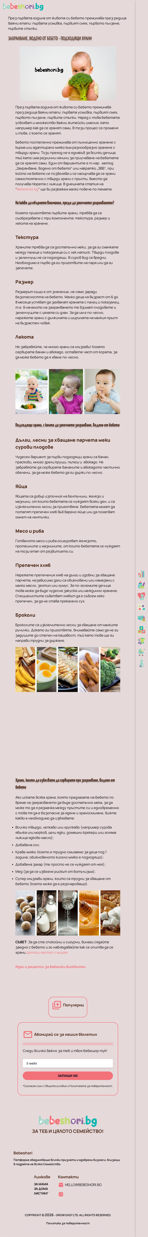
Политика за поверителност (68, 1223)
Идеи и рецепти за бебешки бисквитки (50, 966)
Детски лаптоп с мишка (47, 952)
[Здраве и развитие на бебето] (142, 573)
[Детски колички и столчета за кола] (142, 652)
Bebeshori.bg (27, 189)
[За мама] (142, 596)
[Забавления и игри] (142, 607)
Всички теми (73, 133)
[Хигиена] (142, 618)
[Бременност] (142, 663)
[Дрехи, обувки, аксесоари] (142, 641)
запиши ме (68, 1076)
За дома (41, 1189)
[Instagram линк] (61, 1194)
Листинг (41, 1193)
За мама (41, 1184)
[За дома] (142, 629)
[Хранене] (142, 585)
